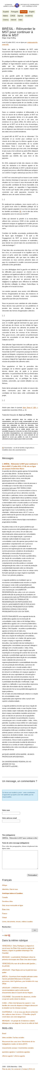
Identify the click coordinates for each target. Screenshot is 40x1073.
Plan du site (6, 1069)
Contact (25, 1069)
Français (24, 12)
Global (4, 917)
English (31, 12)
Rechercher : (7, 927)
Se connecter (16, 1069)
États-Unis (5, 909)
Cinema (5, 20)
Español (6, 12)
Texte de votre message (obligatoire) (15, 843)
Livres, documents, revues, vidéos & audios (17, 921)
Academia (28, 16)
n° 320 (29, 407)
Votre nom (6, 810)
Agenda (20, 16)
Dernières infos (7, 901)
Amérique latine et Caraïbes (12, 893)
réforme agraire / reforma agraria (13, 1056)
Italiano (5, 16)
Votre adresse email (9, 818)
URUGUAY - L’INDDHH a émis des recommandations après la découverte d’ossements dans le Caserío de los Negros (17, 990)
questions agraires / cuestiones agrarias (16, 1052)
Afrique (4, 885)
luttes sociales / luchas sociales (13, 1037)
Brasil (4, 1033)
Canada (5, 897)
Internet (13, 20)
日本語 (12, 16)
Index (20, 20)
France (4, 913)
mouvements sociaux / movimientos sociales (18, 1048)
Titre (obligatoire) (8, 835)
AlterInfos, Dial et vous (10, 889)
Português (14, 12)
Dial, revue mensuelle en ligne (12, 905)
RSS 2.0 (32, 1069)
